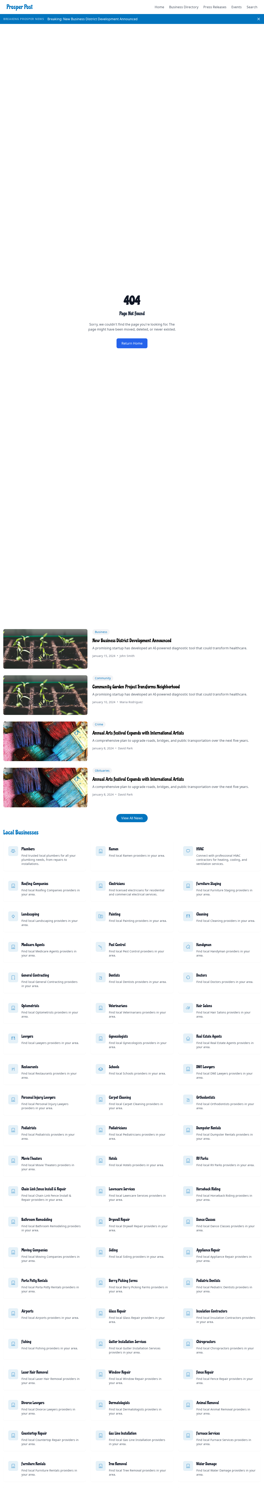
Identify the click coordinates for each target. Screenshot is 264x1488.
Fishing (26, 1341)
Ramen (113, 849)
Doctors (201, 975)
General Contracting (35, 975)
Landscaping (30, 914)
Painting (114, 914)
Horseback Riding (208, 1189)
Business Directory (183, 7)
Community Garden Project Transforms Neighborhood (136, 687)
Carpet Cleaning (120, 1097)
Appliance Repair (208, 1250)
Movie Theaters (31, 1158)
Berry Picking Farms (123, 1280)
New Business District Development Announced (131, 641)
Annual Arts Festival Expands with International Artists (138, 733)
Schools (114, 1066)
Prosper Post (20, 7)
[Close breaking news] (259, 19)
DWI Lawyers (205, 1066)
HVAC (200, 849)
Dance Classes (205, 1219)
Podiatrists (28, 1127)
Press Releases (214, 7)
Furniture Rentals (33, 1463)
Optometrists (30, 1005)
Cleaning (202, 914)
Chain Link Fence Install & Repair (43, 1189)
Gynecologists (118, 1036)
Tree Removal (118, 1463)
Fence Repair (205, 1372)
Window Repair (120, 1372)
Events (236, 7)
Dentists (114, 975)
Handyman (203, 944)
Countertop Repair (34, 1433)
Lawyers (27, 1036)
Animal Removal (207, 1402)
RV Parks (202, 1158)
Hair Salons (204, 1005)
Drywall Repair (119, 1219)
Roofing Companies (34, 883)
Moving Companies (34, 1250)
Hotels (113, 1158)
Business (101, 632)
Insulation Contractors (211, 1311)
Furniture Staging (208, 883)
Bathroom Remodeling (36, 1219)
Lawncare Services (122, 1189)
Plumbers (28, 849)
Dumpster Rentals (208, 1127)
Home (159, 7)
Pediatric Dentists (208, 1280)
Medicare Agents (33, 944)
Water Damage (206, 1463)
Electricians (117, 883)
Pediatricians (118, 1127)
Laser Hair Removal (34, 1372)
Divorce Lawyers (32, 1402)
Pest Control (117, 944)
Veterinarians (118, 1005)
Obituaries (102, 770)
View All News (132, 818)
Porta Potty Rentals (34, 1280)
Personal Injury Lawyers (38, 1097)
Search (252, 7)
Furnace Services (208, 1433)
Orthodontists (205, 1097)
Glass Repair (117, 1311)
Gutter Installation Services (127, 1341)
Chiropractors (206, 1341)
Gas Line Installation (123, 1433)
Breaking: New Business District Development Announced (92, 19)
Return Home (132, 343)
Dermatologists (119, 1402)
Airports (27, 1311)
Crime (99, 724)
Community (103, 678)
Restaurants (29, 1066)
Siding (113, 1250)
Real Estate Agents (209, 1036)
